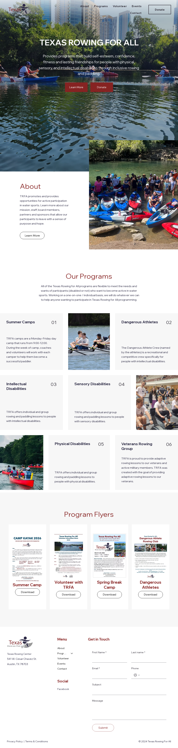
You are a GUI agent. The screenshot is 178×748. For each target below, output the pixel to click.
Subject (96, 684)
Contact (62, 668)
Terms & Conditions (36, 741)
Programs (62, 653)
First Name (99, 652)
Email (96, 668)
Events (61, 663)
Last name (138, 652)
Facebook (63, 689)
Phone (135, 668)
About (61, 648)
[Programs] (72, 653)
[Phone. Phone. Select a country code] (136, 675)
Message (97, 700)
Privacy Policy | (16, 741)
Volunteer (63, 658)
